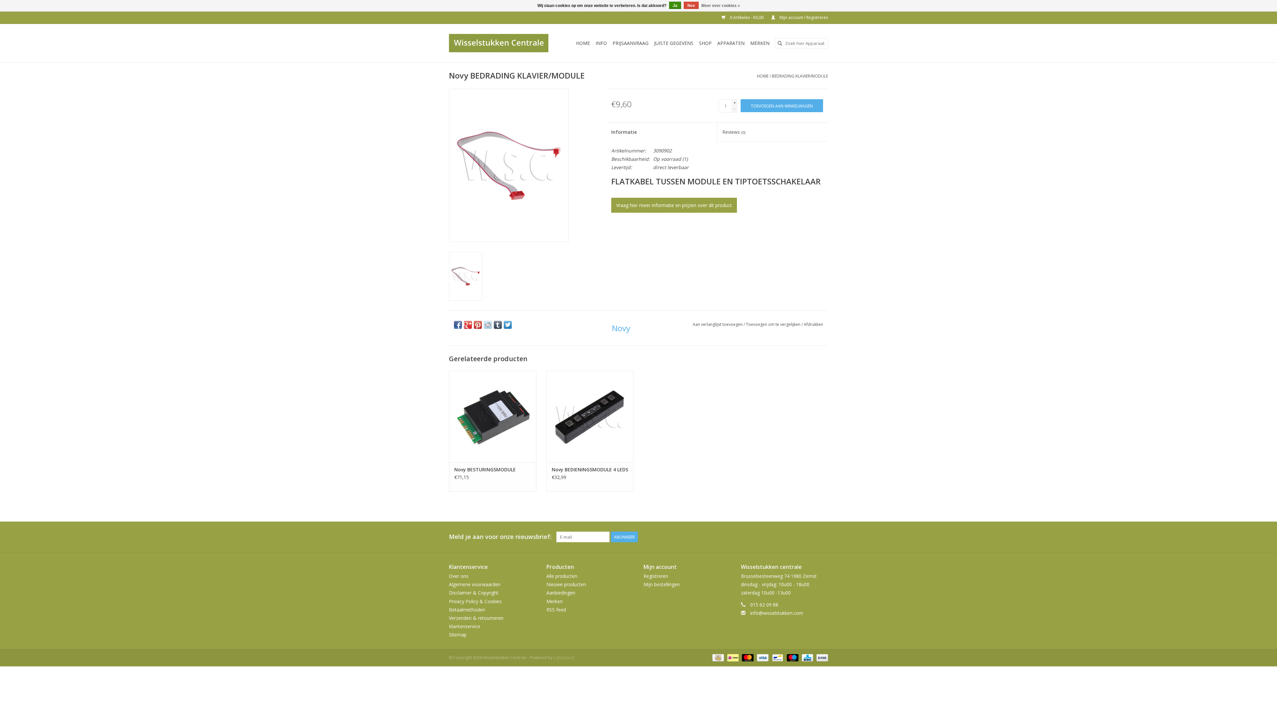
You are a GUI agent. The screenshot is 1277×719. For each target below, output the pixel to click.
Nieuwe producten (566, 584)
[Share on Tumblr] (498, 325)
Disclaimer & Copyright (473, 593)
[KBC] (806, 657)
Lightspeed (563, 657)
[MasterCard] (747, 657)
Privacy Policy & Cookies (475, 601)
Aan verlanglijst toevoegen (718, 324)
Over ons (459, 576)
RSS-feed (556, 609)
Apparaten (731, 43)
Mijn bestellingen (661, 584)
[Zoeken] (780, 43)
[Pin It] (478, 325)
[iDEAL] (732, 657)
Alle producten (561, 576)
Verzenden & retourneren (476, 618)
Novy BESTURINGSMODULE (485, 469)
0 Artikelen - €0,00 (747, 17)
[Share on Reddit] (488, 325)
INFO (601, 43)
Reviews (733, 132)
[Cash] (717, 657)
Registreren (655, 576)
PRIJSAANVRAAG (630, 43)
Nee (691, 5)
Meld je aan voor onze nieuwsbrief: (500, 536)
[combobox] (801, 43)
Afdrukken (813, 324)
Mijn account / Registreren (803, 17)
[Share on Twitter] (508, 325)
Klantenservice (464, 626)
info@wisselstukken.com (776, 613)
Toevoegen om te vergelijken (773, 324)
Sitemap (458, 634)
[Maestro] (791, 657)
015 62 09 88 (764, 604)
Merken (760, 43)
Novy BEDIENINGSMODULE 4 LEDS (590, 469)
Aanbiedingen (560, 593)
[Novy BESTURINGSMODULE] (492, 416)
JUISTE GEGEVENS (673, 43)
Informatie (624, 132)
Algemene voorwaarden (474, 584)
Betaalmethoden (467, 609)
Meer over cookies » (720, 5)
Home (583, 43)
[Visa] (762, 657)
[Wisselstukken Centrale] (502, 43)
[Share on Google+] (468, 325)
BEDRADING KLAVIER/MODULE (800, 76)
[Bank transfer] (821, 657)
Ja (675, 5)
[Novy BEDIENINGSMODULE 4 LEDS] (590, 416)
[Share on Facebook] (458, 325)
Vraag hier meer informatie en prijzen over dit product (674, 205)
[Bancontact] (777, 657)
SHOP (705, 43)
